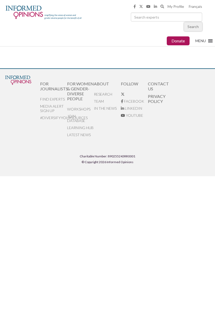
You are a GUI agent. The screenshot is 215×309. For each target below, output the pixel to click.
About (101, 83)
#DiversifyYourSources (53, 117)
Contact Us (158, 86)
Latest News (79, 135)
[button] (200, 41)
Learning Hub (80, 127)
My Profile (176, 6)
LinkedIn (133, 108)
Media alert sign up (52, 108)
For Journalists (53, 86)
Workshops (78, 109)
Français (195, 6)
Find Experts (52, 99)
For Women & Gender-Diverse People (80, 91)
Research (103, 94)
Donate (178, 40)
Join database (76, 118)
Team (99, 101)
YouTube (134, 115)
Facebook (133, 101)
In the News (105, 108)
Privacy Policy (156, 99)
